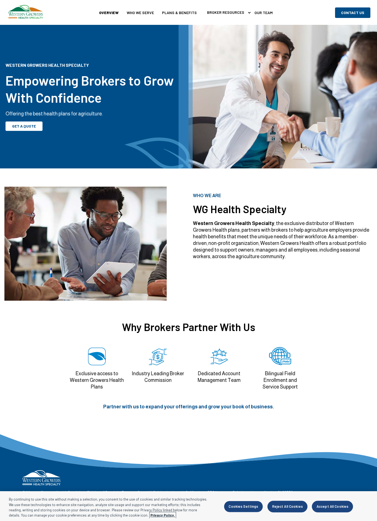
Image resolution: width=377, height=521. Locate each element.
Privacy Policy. (162, 515)
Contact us (352, 12)
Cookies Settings (243, 506)
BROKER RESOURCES (225, 12)
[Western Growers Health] (25, 12)
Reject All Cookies (287, 506)
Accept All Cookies (332, 506)
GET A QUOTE (24, 126)
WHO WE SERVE (140, 12)
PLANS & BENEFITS (179, 12)
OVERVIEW (109, 12)
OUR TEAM (263, 12)
